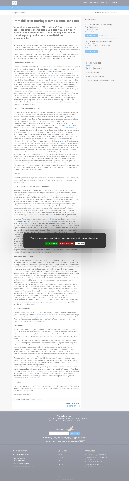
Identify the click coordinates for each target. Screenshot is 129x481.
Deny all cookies (67, 243)
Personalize (80, 243)
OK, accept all (52, 243)
